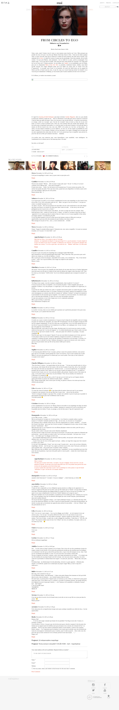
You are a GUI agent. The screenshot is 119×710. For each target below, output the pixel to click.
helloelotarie (36, 281)
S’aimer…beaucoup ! (38, 151)
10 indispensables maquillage (48, 640)
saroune (34, 607)
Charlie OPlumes (37, 363)
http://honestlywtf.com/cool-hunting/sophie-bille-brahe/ (46, 254)
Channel (50, 10)
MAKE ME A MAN (85, 10)
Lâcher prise (35, 149)
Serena (34, 595)
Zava (33, 173)
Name (34, 660)
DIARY (29, 10)
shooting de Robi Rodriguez (46, 117)
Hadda (34, 308)
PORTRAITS (39, 10)
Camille (34, 250)
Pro (59, 10)
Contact (116, 3)
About (102, 3)
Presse (108, 3)
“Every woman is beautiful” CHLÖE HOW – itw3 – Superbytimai (59, 644)
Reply (33, 178)
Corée (41, 58)
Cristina (34, 403)
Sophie (66, 63)
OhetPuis (35, 267)
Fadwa (34, 318)
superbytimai (39, 237)
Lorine (34, 538)
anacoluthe (35, 484)
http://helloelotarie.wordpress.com (41, 301)
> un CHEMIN (69, 149)
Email (34, 663)
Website (34, 666)
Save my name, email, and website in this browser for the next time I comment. (54, 668)
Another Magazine (70, 117)
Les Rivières (69, 10)
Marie (47, 65)
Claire (34, 528)
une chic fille (54, 65)
